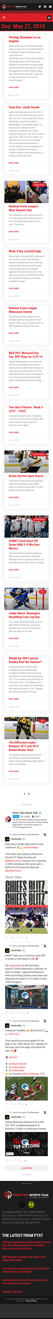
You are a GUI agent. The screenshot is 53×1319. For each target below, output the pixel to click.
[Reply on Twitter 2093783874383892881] (7, 1013)
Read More (14, 87)
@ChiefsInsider (16, 1070)
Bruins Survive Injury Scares (26, 476)
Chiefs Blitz (16, 839)
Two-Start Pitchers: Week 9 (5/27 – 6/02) (26, 409)
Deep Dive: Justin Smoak (24, 107)
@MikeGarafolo (13, 860)
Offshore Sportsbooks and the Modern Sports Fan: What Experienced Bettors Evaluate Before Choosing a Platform (26, 1245)
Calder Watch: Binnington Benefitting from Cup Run (24, 615)
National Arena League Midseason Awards (23, 310)
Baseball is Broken (12, 1291)
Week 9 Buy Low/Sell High (25, 251)
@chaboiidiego (30, 847)
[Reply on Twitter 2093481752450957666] (7, 1161)
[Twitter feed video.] (26, 997)
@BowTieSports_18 (32, 1073)
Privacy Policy (31, 1301)
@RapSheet (15, 965)
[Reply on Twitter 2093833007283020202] (7, 938)
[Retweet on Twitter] (10, 834)
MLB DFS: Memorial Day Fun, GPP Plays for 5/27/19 (26, 354)
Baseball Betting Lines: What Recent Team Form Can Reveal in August (24, 1282)
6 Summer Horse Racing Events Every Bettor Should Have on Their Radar (25, 1270)
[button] (49, 17)
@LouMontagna (17, 1067)
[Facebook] (45, 6)
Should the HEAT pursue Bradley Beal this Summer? (25, 660)
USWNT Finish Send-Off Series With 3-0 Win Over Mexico (24, 544)
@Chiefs (13, 1057)
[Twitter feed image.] (26, 907)
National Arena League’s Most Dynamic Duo (24, 208)
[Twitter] (40, 6)
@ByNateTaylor (13, 870)
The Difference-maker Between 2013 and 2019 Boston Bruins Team (24, 746)
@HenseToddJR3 (18, 1063)
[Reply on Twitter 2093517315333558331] (7, 1104)
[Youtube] (50, 6)
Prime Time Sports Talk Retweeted (25, 835)
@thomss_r (14, 1034)
